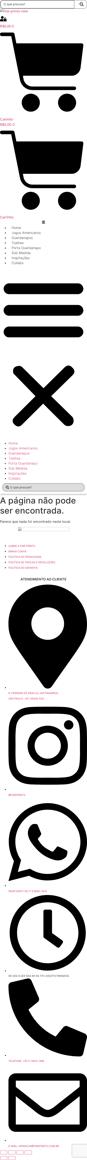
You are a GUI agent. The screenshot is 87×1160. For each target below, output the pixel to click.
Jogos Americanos (26, 233)
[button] (43, 353)
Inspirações (21, 258)
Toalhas (18, 243)
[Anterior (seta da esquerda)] (3, 1158)
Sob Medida (21, 253)
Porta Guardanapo (26, 248)
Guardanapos (22, 238)
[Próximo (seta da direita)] (11, 1158)
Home (16, 228)
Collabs (17, 263)
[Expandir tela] (11, 1152)
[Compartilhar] (20, 1152)
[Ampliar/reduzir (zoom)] (3, 1152)
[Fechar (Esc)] (28, 1152)
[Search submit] (81, 4)
